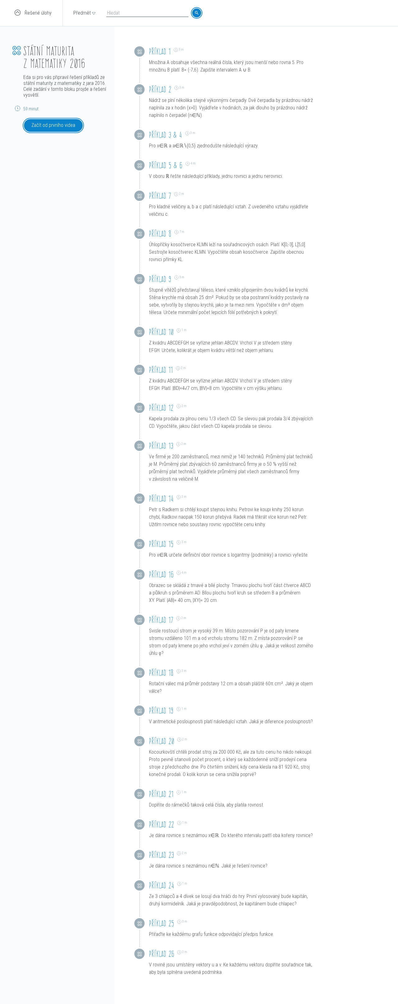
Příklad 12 (161, 408)
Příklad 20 (161, 741)
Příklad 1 (160, 51)
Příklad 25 (161, 923)
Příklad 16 (161, 574)
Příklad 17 (161, 620)
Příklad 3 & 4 (165, 135)
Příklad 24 (161, 885)
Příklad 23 (161, 855)
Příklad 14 (161, 498)
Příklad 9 (160, 279)
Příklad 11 (161, 370)
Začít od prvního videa (53, 125)
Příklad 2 (160, 89)
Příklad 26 (161, 954)
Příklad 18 (161, 673)
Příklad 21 (161, 794)
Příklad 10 (161, 332)
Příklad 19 (161, 710)
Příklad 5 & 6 (166, 165)
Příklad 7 (160, 196)
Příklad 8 (160, 233)
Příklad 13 (161, 446)
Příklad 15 (161, 544)
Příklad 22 (161, 824)
